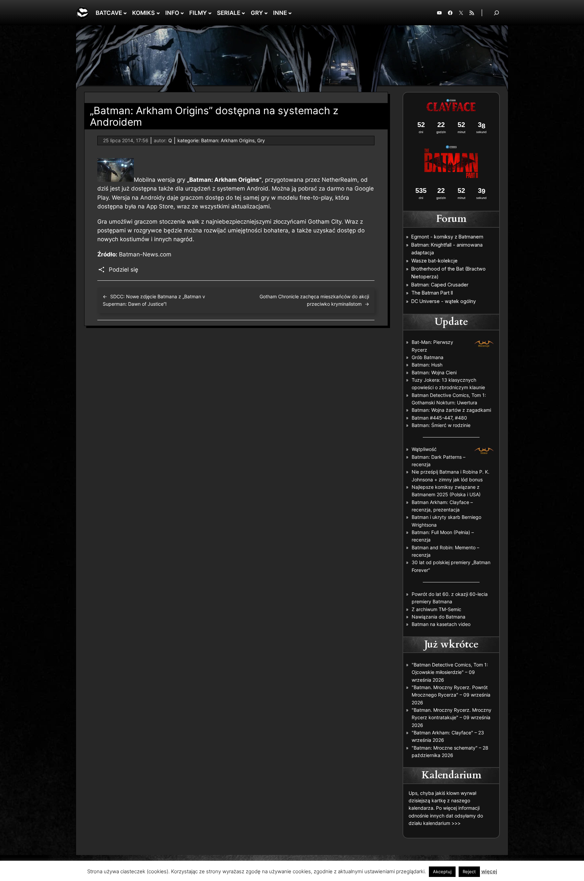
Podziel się (123, 269)
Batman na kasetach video (441, 624)
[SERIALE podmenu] (243, 13)
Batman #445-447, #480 (439, 418)
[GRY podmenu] (266, 13)
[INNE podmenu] (290, 13)
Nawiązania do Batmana (438, 617)
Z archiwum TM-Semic (436, 609)
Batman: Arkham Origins (227, 140)
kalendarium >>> (442, 823)
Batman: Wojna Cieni (434, 372)
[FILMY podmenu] (210, 13)
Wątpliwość (424, 449)
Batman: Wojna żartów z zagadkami (451, 410)
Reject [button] (469, 871)
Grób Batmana (427, 357)
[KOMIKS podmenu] (158, 13)
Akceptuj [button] (442, 871)
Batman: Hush (427, 365)
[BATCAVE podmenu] (125, 13)
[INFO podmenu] (182, 13)
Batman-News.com (145, 254)
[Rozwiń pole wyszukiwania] (496, 12)
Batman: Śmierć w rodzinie (441, 425)
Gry (261, 140)
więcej (489, 871)
